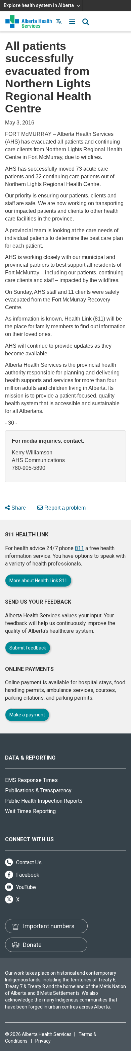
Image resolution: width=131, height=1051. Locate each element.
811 (79, 548)
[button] (72, 21)
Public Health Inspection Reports (44, 801)
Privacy (43, 1041)
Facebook (27, 875)
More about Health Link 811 (38, 580)
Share (18, 508)
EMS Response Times (31, 780)
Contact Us (28, 862)
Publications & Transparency (38, 790)
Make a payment (27, 714)
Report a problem (65, 508)
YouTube (25, 887)
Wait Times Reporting (30, 811)
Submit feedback (27, 647)
